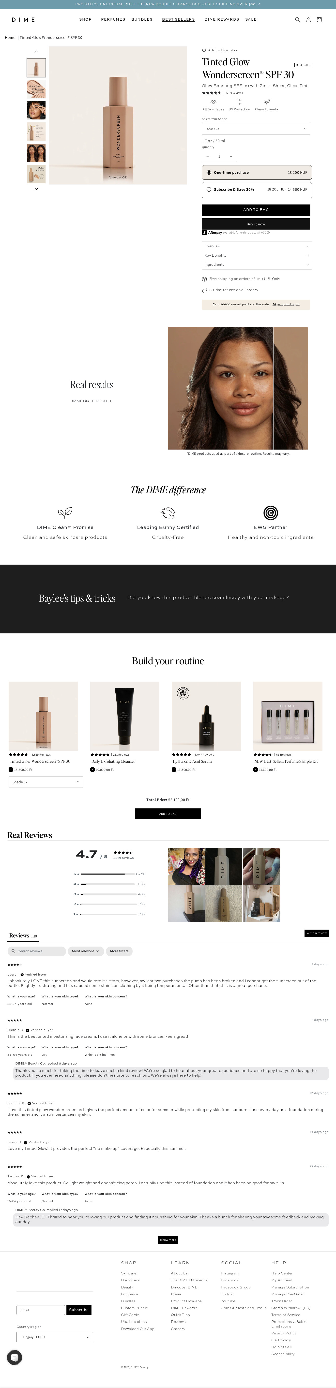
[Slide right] (36, 188)
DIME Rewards (184, 1308)
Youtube (228, 1301)
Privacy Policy (284, 1333)
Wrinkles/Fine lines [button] (100, 1054)
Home (10, 37)
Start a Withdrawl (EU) (291, 1308)
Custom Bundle (134, 1308)
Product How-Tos (186, 1301)
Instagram (230, 1273)
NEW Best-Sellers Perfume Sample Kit (286, 761)
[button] (87, 20)
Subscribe (79, 1310)
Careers (178, 1329)
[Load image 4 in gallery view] (36, 131)
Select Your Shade (214, 119)
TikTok (227, 1294)
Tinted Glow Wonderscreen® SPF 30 (51, 37)
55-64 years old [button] (20, 1054)
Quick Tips (180, 1315)
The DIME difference (168, 489)
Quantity (208, 147)
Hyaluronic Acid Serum (192, 761)
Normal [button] (47, 1004)
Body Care (130, 1280)
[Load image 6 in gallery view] (36, 174)
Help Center (281, 1273)
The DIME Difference (189, 1280)
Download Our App (138, 1329)
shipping (225, 279)
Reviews (178, 1322)
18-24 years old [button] (19, 1201)
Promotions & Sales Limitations (288, 1324)
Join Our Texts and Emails (244, 1308)
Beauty (127, 1287)
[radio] (257, 172)
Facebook (230, 1280)
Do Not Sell (281, 1347)
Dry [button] (44, 1054)
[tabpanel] (168, 1097)
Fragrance (129, 1294)
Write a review (316, 933)
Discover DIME (184, 1287)
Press (176, 1294)
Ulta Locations (134, 1322)
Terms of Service (285, 1315)
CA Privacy (281, 1340)
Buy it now (256, 224)
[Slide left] (36, 51)
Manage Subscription (290, 1287)
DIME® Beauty (139, 1367)
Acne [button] (88, 1004)
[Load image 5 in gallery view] (36, 153)
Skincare (129, 1273)
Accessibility (283, 1354)
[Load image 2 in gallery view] (36, 89)
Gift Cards (130, 1315)
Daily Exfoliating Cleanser (113, 761)
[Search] (297, 19)
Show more (168, 1240)
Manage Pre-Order (287, 1294)
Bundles (128, 1301)
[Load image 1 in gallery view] (36, 67)
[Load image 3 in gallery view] (36, 110)
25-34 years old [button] (19, 1004)
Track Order (281, 1301)
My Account (281, 1280)
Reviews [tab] (23, 935)
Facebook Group (236, 1287)
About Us (179, 1273)
